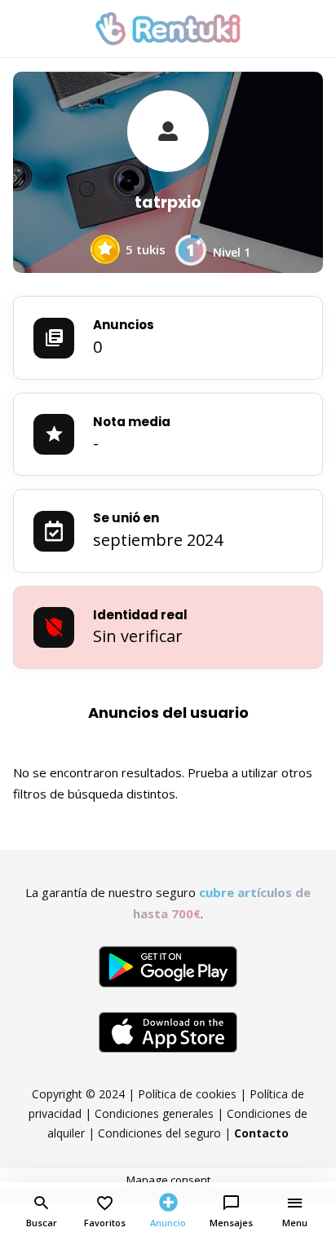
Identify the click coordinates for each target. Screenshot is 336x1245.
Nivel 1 (231, 252)
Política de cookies (187, 1094)
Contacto (261, 1133)
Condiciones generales (154, 1113)
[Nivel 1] (191, 259)
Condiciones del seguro (159, 1133)
